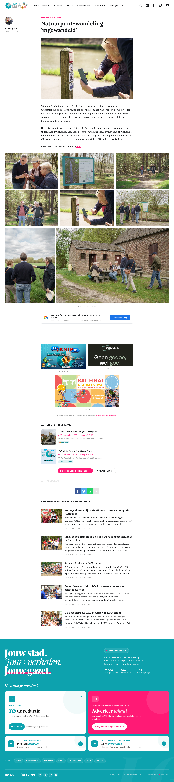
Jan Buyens (11, 28)
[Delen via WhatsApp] (90, 491)
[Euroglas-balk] (110, 355)
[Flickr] (56, 775)
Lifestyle (114, 5)
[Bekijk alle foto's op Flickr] (147, 6)
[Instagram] (45, 775)
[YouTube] (51, 775)
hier (78, 146)
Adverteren (100, 5)
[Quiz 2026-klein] (63, 356)
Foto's (70, 5)
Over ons (100, 761)
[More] (123, 6)
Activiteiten (58, 5)
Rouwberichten (41, 5)
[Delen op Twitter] (84, 491)
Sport (89, 761)
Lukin (167, 775)
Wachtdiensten (84, 5)
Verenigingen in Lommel (51, 17)
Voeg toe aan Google (119, 318)
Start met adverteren (106, 415)
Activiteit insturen (105, 471)
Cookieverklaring (130, 775)
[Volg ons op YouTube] (167, 6)
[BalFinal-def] (87, 391)
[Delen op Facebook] (78, 491)
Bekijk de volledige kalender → (75, 471)
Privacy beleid (114, 775)
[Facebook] (40, 775)
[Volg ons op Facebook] (154, 6)
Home (18, 761)
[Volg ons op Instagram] (160, 6)
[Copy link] (96, 491)
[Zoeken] (141, 6)
